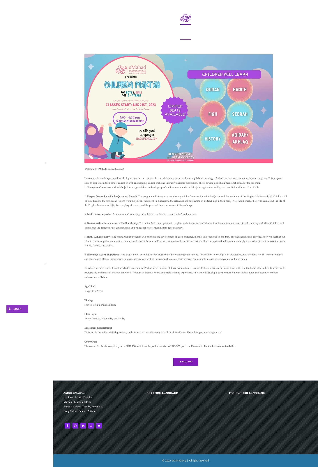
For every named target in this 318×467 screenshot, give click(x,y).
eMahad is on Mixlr (237, 439)
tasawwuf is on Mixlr (156, 439)
